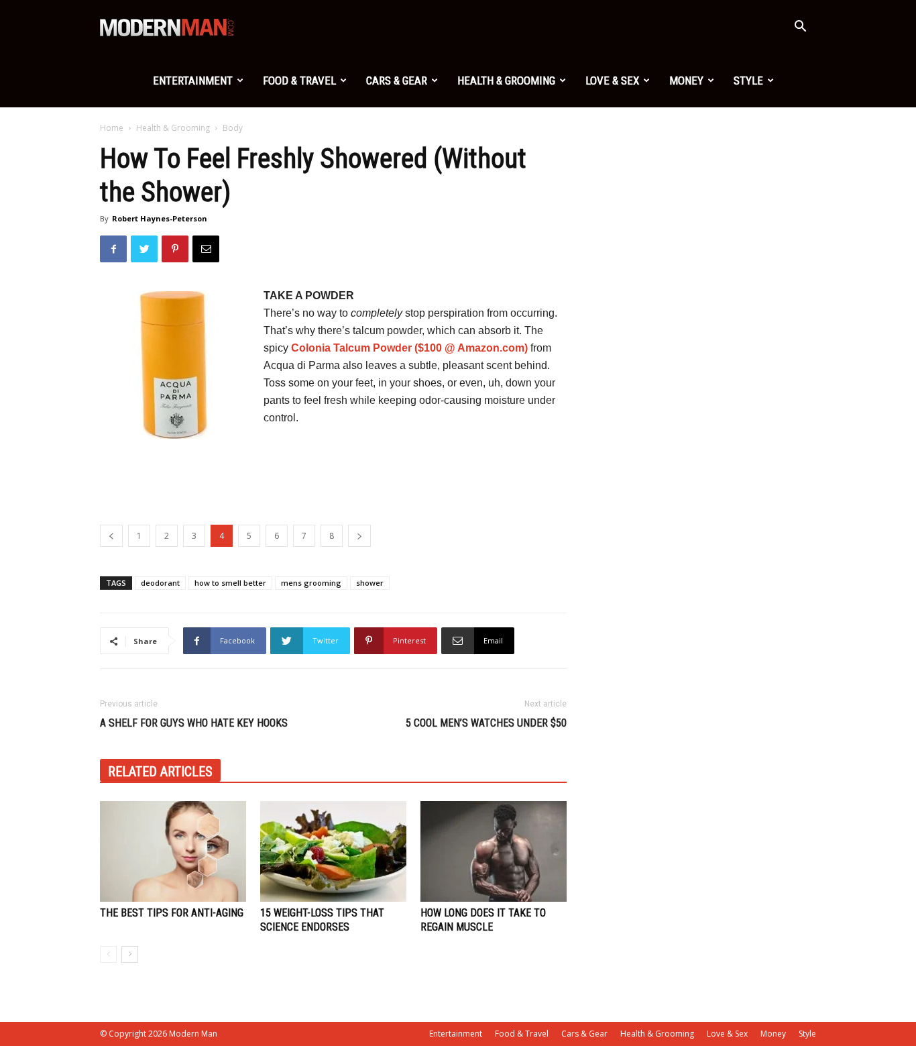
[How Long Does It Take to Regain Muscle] (493, 851)
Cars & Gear (396, 80)
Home (111, 128)
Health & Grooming (506, 80)
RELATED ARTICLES (160, 772)
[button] (800, 27)
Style (748, 80)
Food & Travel (299, 80)
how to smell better (230, 583)
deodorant (160, 583)
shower (370, 583)
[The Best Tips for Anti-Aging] (173, 851)
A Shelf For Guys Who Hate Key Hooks (194, 723)
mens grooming (311, 583)
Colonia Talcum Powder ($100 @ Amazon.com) (409, 348)
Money (686, 80)
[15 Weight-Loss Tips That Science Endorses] (333, 851)
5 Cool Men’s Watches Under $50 (486, 723)
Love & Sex (612, 80)
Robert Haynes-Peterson (159, 218)
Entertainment (193, 80)
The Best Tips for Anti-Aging (171, 912)
